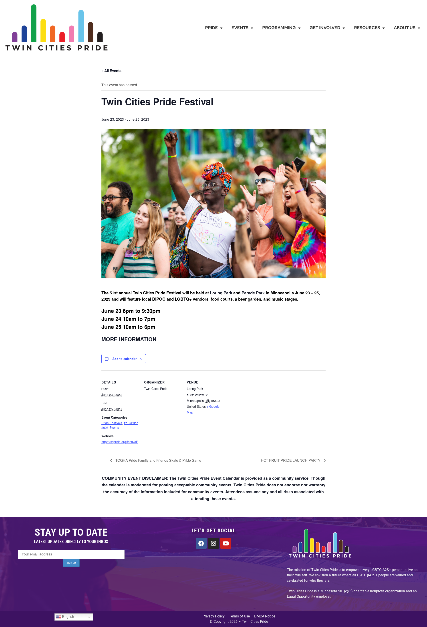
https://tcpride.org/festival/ (119, 441)
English (67, 617)
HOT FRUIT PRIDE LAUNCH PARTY (291, 460)
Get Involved (325, 27)
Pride (211, 27)
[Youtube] (225, 543)
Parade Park (253, 293)
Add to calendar (124, 358)
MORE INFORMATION (128, 339)
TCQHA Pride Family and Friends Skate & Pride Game (158, 460)
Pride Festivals (111, 423)
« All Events (111, 70)
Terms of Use (239, 616)
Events (240, 27)
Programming (279, 27)
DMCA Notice (264, 616)
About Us (404, 27)
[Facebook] (201, 543)
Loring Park (221, 293)
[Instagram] (213, 543)
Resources (367, 27)
